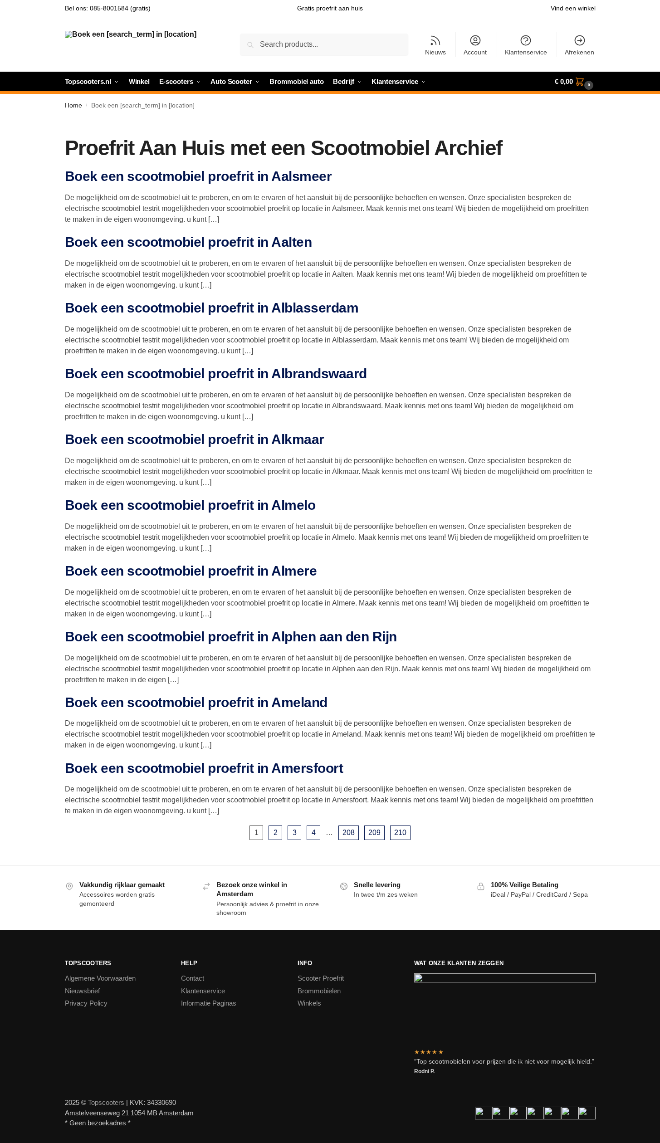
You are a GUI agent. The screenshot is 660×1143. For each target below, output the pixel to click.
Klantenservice (526, 52)
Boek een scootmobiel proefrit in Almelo (190, 505)
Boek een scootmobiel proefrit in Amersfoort (204, 768)
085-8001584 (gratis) (120, 8)
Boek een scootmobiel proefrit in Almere (191, 570)
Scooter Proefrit (321, 978)
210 (400, 832)
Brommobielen (319, 991)
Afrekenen (579, 52)
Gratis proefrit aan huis (330, 8)
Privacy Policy (86, 1003)
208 (348, 832)
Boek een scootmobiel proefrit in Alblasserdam (212, 307)
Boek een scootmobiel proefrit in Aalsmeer (198, 176)
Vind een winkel (573, 8)
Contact (192, 978)
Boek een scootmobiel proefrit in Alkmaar (194, 439)
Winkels (309, 1003)
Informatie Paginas (208, 1003)
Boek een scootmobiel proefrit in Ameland (196, 702)
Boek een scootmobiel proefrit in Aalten (188, 241)
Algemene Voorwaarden (100, 978)
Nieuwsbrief (82, 991)
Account (475, 52)
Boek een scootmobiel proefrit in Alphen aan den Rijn (231, 636)
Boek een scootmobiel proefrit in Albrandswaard (216, 373)
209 (374, 832)
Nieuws (435, 52)
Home (73, 105)
